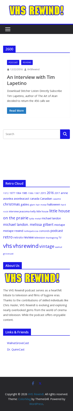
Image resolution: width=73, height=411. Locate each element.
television (39, 237)
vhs (7, 246)
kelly (33, 211)
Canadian (46, 198)
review (29, 237)
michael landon (51, 218)
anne (64, 193)
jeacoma (24, 211)
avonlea (8, 198)
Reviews (27, 62)
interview (14, 211)
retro (8, 237)
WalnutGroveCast (18, 343)
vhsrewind (26, 245)
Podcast (13, 62)
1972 (6, 193)
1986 (30, 193)
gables (25, 204)
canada (34, 198)
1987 (37, 193)
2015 (43, 193)
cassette (57, 198)
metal (38, 218)
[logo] (32, 275)
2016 (50, 193)
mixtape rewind (13, 231)
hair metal (41, 204)
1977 (12, 193)
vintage (46, 246)
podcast (56, 230)
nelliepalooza (31, 231)
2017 (57, 193)
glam (32, 204)
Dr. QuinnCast (16, 349)
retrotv (18, 237)
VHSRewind (33, 69)
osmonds (44, 231)
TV (60, 237)
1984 (18, 193)
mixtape (59, 225)
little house (42, 211)
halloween (53, 204)
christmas (11, 204)
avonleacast (21, 198)
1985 (24, 193)
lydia (31, 218)
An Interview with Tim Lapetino (31, 80)
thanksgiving (52, 237)
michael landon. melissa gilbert (28, 224)
